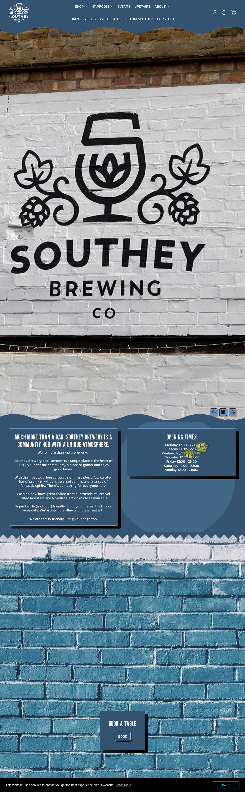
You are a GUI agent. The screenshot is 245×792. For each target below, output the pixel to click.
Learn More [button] (123, 785)
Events (124, 6)
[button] (224, 12)
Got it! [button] (226, 785)
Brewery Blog (83, 19)
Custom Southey (138, 19)
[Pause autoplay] (223, 412)
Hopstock (165, 19)
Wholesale (109, 19)
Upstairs (142, 6)
